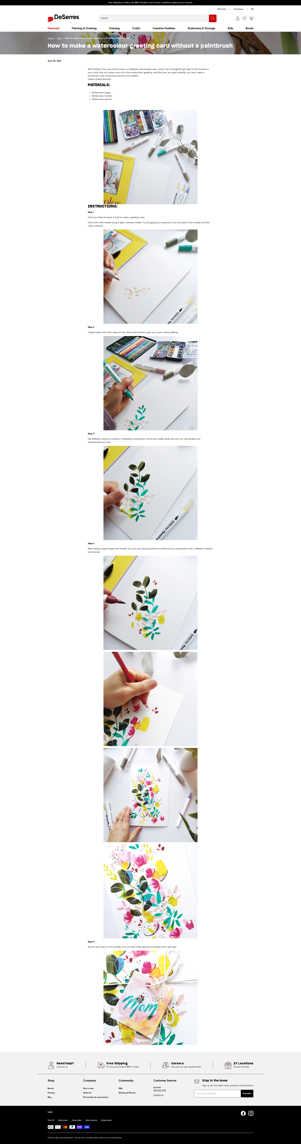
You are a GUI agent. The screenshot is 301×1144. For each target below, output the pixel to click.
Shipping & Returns (127, 1093)
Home (51, 38)
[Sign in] (238, 18)
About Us (87, 1093)
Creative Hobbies (164, 28)
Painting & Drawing (84, 28)
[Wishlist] (244, 18)
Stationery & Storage (201, 28)
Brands (51, 1088)
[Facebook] (243, 1113)
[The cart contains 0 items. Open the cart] (251, 18)
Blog (59, 38)
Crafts (136, 28)
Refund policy (63, 1120)
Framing (114, 28)
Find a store (88, 1088)
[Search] (213, 18)
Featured (53, 28)
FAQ (120, 1088)
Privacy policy (77, 1120)
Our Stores (238, 9)
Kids (230, 28)
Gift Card (221, 9)
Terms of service (91, 1120)
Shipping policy (106, 1120)
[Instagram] (250, 1113)
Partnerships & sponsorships (95, 1097)
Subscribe (247, 1094)
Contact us (158, 1095)
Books (249, 28)
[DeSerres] (63, 18)
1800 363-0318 (159, 1090)
